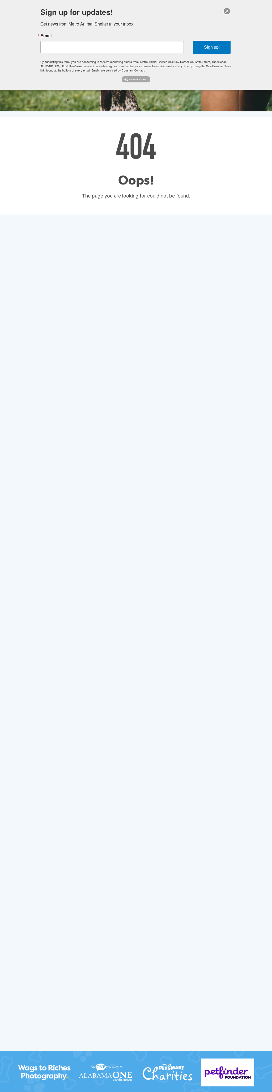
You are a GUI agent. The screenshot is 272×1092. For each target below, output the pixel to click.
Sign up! (212, 47)
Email (46, 35)
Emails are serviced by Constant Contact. (118, 70)
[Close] (227, 11)
